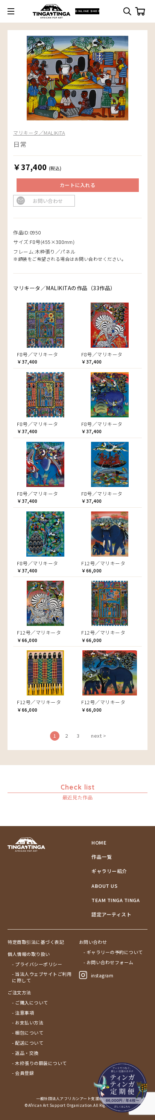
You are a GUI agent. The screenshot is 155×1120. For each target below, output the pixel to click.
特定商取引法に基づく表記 (36, 942)
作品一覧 (101, 857)
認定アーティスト (111, 914)
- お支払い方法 (27, 1023)
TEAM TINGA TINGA (115, 900)
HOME (98, 842)
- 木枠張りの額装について (39, 1063)
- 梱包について (27, 1033)
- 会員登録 (23, 1073)
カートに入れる (78, 185)
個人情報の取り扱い (29, 954)
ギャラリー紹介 (109, 871)
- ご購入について (30, 1003)
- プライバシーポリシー (37, 964)
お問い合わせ (48, 200)
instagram (102, 975)
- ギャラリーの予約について (113, 952)
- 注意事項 (23, 1013)
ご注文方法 (19, 992)
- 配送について (27, 1043)
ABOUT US (104, 886)
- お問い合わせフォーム (109, 962)
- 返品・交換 (25, 1053)
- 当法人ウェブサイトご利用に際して (41, 977)
